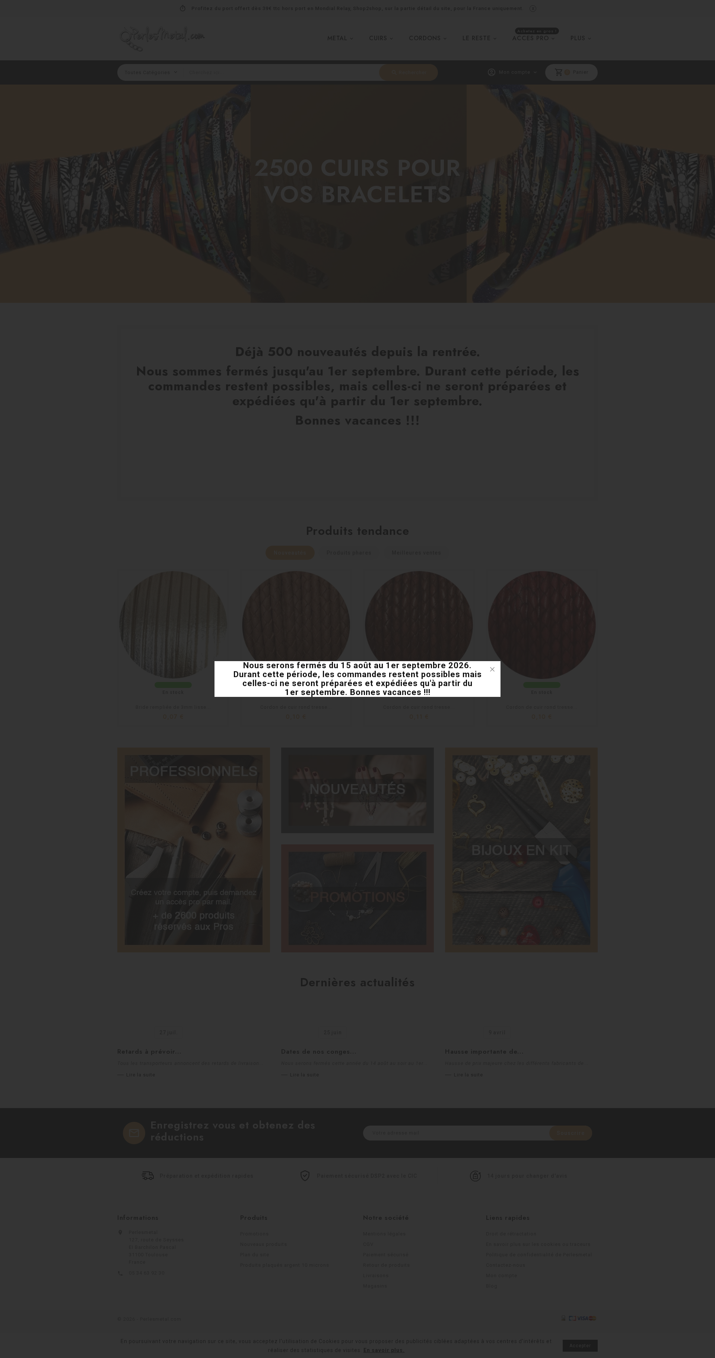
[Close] (492, 669)
